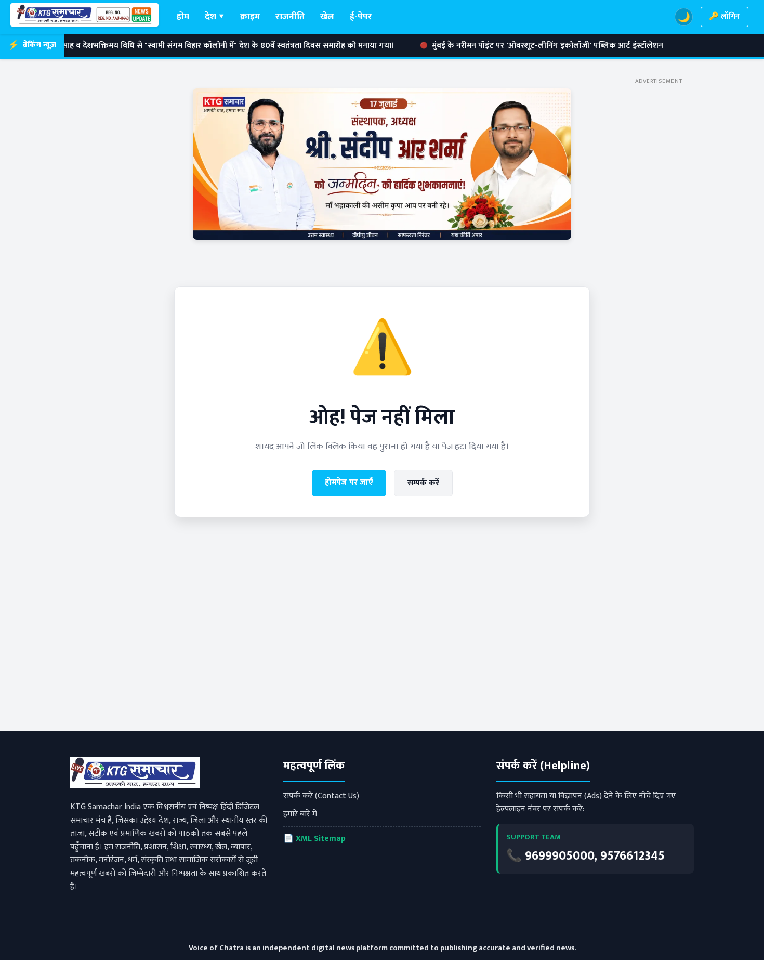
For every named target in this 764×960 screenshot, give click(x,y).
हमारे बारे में (300, 814)
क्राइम (250, 16)
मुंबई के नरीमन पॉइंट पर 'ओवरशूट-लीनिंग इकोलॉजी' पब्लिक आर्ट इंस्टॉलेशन (499, 46)
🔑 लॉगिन (724, 16)
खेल (327, 16)
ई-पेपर (361, 16)
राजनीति (290, 16)
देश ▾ (215, 16)
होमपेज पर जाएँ (349, 482)
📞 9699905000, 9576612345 (585, 856)
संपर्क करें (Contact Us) (321, 796)
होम (183, 16)
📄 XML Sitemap (314, 839)
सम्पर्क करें (423, 483)
